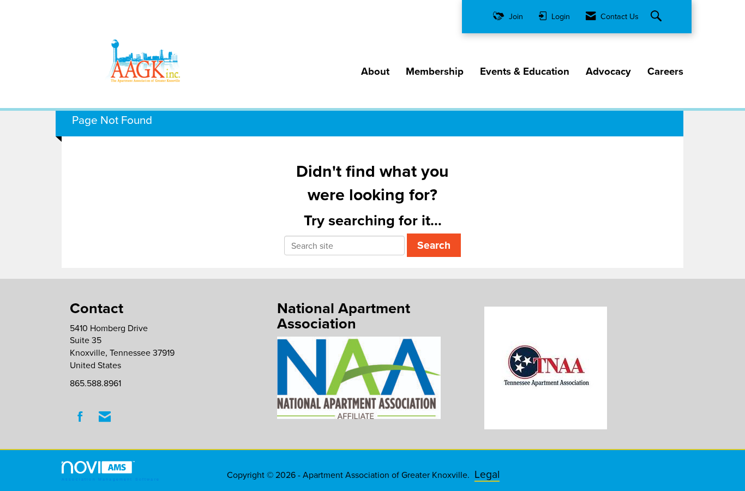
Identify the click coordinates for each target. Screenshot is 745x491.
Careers (665, 71)
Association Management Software (111, 479)
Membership (435, 71)
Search (433, 245)
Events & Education (524, 71)
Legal (487, 473)
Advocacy (608, 71)
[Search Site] (657, 16)
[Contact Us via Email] (104, 416)
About (375, 71)
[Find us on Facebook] (80, 416)
